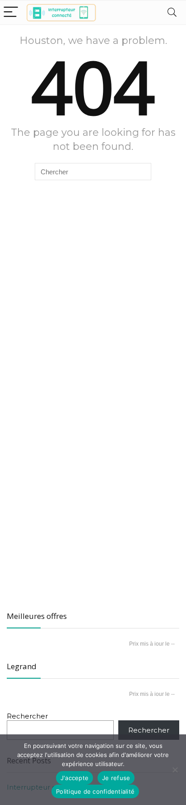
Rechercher (27, 716)
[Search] (172, 12)
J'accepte (74, 777)
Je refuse (116, 777)
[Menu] (11, 12)
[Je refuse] (174, 769)
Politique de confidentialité (95, 791)
